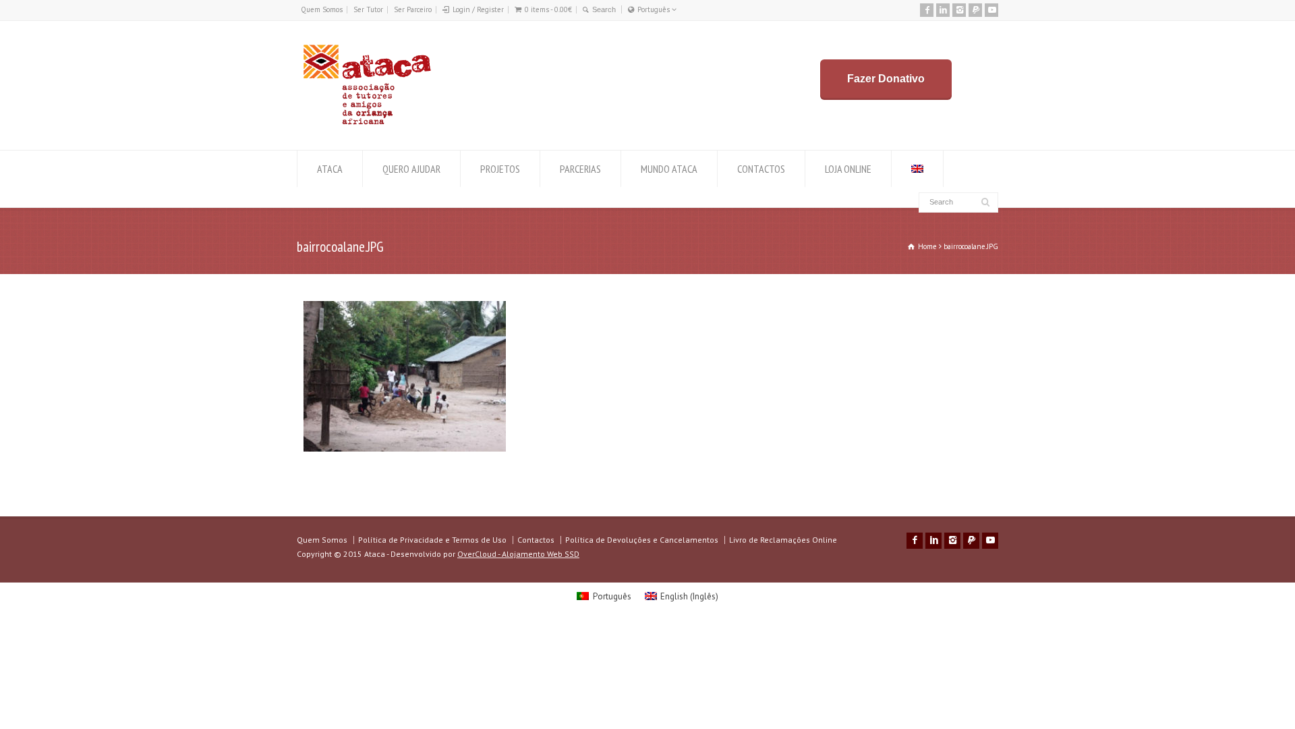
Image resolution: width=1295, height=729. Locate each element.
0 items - (548, 9)
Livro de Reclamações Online (783, 540)
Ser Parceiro (413, 9)
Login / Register (478, 9)
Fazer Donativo (886, 78)
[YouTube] (991, 10)
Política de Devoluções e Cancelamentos (641, 540)
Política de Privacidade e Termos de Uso (432, 540)
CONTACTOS (761, 169)
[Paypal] (975, 10)
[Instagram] (959, 10)
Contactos (535, 540)
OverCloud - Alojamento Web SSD (518, 554)
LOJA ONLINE (848, 169)
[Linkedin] (943, 10)
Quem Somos (322, 9)
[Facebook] (926, 10)
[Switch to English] (917, 169)
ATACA (330, 169)
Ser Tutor (368, 9)
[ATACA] (366, 124)
